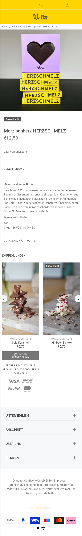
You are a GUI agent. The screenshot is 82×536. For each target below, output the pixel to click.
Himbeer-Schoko (61, 342)
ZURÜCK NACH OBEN (41, 508)
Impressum (61, 480)
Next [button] (78, 298)
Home (5, 26)
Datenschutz (16, 484)
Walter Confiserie (20, 338)
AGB (70, 484)
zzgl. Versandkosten (16, 151)
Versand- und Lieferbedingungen (45, 484)
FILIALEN (12, 458)
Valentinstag (18, 26)
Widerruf (11, 489)
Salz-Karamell (20, 342)
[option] (41, 70)
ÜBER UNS (13, 444)
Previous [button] (3, 298)
